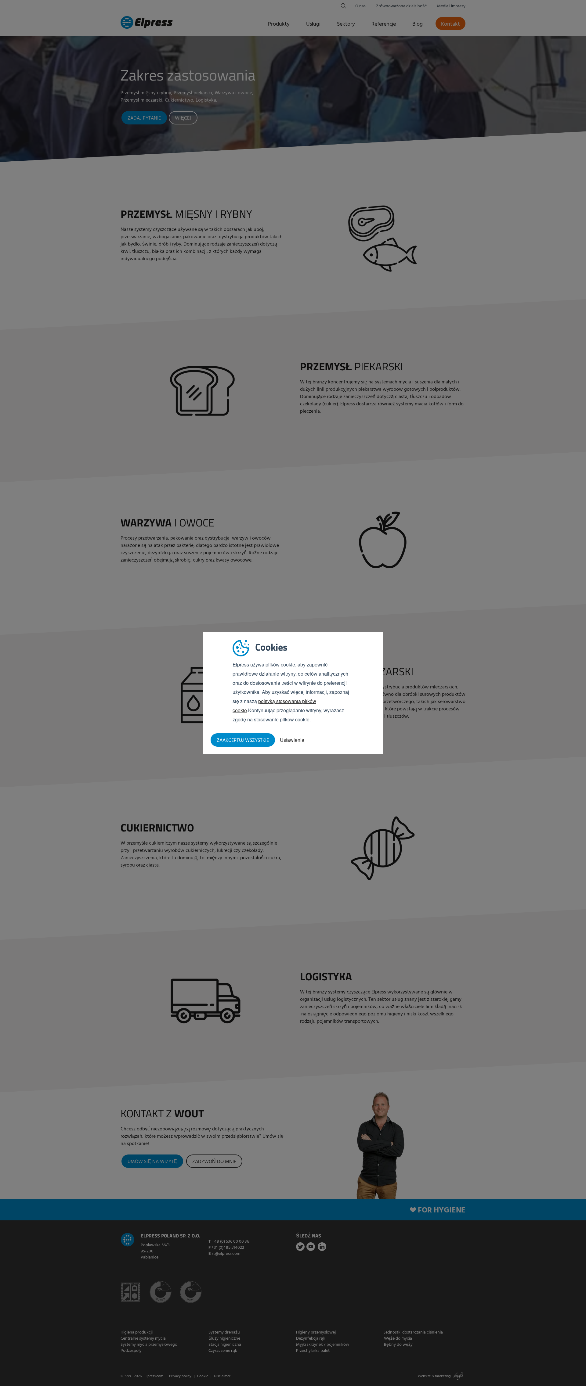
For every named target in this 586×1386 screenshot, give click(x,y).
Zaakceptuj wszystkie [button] (243, 741)
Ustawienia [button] (292, 739)
